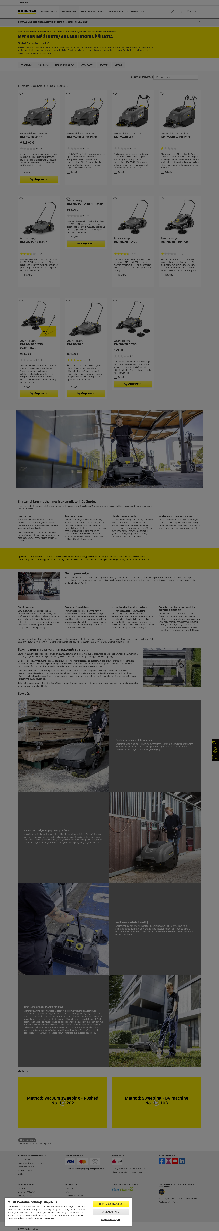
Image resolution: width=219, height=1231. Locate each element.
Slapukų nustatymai (110, 1219)
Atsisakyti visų (110, 1212)
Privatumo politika (27, 1218)
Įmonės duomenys (45, 1218)
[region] (68, 1212)
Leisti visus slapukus (110, 1204)
